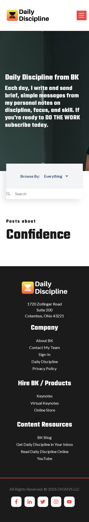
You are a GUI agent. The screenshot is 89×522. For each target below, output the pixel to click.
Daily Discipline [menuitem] (44, 361)
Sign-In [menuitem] (44, 354)
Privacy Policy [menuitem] (44, 368)
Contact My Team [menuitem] (44, 347)
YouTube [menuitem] (44, 458)
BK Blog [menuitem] (44, 437)
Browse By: (30, 176)
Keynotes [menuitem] (45, 395)
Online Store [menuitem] (44, 410)
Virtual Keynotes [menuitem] (44, 403)
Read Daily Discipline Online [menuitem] (44, 451)
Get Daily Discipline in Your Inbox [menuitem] (44, 444)
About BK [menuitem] (44, 340)
